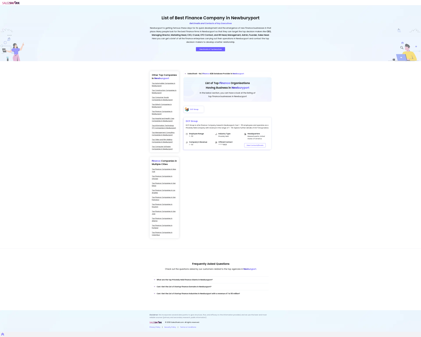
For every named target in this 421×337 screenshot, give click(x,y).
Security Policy (170, 327)
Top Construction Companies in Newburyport (164, 91)
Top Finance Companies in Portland (162, 226)
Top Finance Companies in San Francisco (164, 198)
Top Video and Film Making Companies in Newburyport (162, 140)
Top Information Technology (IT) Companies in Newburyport (164, 126)
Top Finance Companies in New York (164, 170)
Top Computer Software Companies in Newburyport (162, 147)
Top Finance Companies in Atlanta (162, 219)
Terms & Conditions (188, 327)
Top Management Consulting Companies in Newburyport (163, 133)
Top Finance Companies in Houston (162, 205)
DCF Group (192, 121)
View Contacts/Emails (255, 145)
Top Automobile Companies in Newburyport (163, 84)
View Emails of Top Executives (210, 49)
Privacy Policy (155, 327)
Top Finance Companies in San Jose (164, 212)
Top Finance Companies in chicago (162, 177)
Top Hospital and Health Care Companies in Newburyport (163, 119)
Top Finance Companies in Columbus (162, 233)
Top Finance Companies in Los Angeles (163, 191)
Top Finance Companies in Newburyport (162, 112)
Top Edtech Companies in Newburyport (162, 105)
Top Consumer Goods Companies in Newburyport (162, 98)
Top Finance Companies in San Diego (164, 184)
